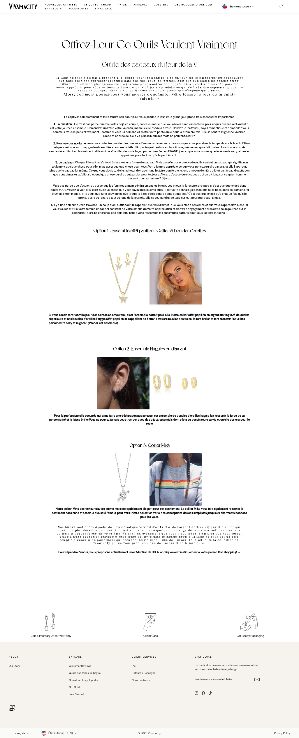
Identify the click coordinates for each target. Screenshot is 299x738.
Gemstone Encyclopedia (83, 680)
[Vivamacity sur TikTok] (210, 693)
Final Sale (103, 8)
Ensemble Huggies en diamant (158, 348)
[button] (281, 6)
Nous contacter (141, 680)
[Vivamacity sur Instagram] (196, 693)
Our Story (14, 665)
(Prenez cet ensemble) (103, 323)
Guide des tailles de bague (85, 672)
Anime (122, 4)
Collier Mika (159, 445)
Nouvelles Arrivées (61, 4)
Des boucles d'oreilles (194, 4)
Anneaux (140, 4)
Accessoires (79, 8)
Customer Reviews (80, 665)
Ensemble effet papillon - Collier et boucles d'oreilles (159, 230)
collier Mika (71, 509)
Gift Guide (75, 687)
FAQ (134, 665)
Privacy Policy (282, 733)
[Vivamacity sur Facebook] (203, 693)
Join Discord (76, 694)
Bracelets (53, 8)
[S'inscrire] (257, 679)
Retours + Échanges (143, 672)
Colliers (161, 4)
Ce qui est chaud (97, 4)
